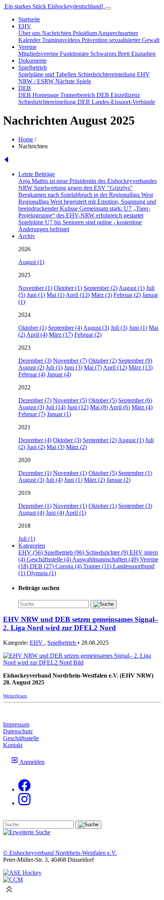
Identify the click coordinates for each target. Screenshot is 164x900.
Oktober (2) (102, 360)
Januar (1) (59, 414)
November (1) (35, 288)
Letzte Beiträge (36, 174)
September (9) (135, 360)
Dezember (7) (34, 400)
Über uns (30, 33)
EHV (37, 642)
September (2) (100, 288)
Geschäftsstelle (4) (49, 559)
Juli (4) (54, 480)
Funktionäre (75, 53)
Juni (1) (36, 295)
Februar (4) (31, 374)
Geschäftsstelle (21, 738)
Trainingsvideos (62, 40)
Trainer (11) (98, 566)
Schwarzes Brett (110, 53)
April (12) (115, 367)
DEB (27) (42, 566)
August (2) (31, 367)
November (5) (70, 400)
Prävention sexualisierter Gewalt (120, 40)
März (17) (61, 334)
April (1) (75, 512)
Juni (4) (55, 512)
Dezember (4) (34, 440)
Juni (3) (73, 367)
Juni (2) (36, 447)
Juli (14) (56, 407)
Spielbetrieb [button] (32, 67)
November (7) (70, 360)
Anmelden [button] (31, 762)
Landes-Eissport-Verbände (123, 102)
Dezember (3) (34, 360)
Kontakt (13, 745)
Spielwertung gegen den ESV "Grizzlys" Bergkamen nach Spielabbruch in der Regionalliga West (85, 191)
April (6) (119, 407)
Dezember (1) (34, 473)
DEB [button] (24, 88)
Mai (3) (55, 447)
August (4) (31, 512)
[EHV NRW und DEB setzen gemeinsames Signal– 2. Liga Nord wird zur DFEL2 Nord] (82, 662)
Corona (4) (69, 566)
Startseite (29, 19)
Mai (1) (55, 295)
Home (25, 139)
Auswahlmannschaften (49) (106, 559)
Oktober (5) (102, 400)
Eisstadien (143, 53)
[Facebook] (24, 789)
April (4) (36, 334)
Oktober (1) (68, 288)
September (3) (135, 506)
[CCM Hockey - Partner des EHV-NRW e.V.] (13, 879)
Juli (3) (119, 327)
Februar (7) (31, 414)
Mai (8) (99, 407)
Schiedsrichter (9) (108, 552)
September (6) (135, 400)
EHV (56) (31, 552)
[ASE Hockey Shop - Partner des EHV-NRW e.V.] (22, 872)
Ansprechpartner (118, 33)
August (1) (31, 262)
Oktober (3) (67, 440)
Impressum (16, 724)
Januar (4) (59, 374)
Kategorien (31, 545)
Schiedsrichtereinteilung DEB (55, 102)
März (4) (142, 407)
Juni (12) (77, 407)
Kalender (30, 40)
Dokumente (32, 60)
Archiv (26, 236)
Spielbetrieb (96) (65, 552)
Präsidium (85, 33)
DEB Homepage (39, 95)
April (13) (78, 295)
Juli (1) (54, 367)
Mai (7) (93, 367)
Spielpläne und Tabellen (48, 74)
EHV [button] (24, 26)
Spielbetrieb (62, 642)
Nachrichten (57, 33)
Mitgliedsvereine (39, 53)
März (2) (76, 447)
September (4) (65, 327)
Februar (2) (127, 295)
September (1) (135, 473)
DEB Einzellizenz (118, 95)
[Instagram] (24, 803)
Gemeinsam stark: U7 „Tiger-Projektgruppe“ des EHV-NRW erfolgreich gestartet (84, 212)
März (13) (141, 367)
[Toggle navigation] (108, 8)
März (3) (101, 295)
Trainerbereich (78, 95)
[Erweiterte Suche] (26, 832)
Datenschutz (18, 731)
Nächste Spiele (73, 81)
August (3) (96, 327)
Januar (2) (118, 480)
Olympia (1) (41, 573)
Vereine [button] (27, 47)
